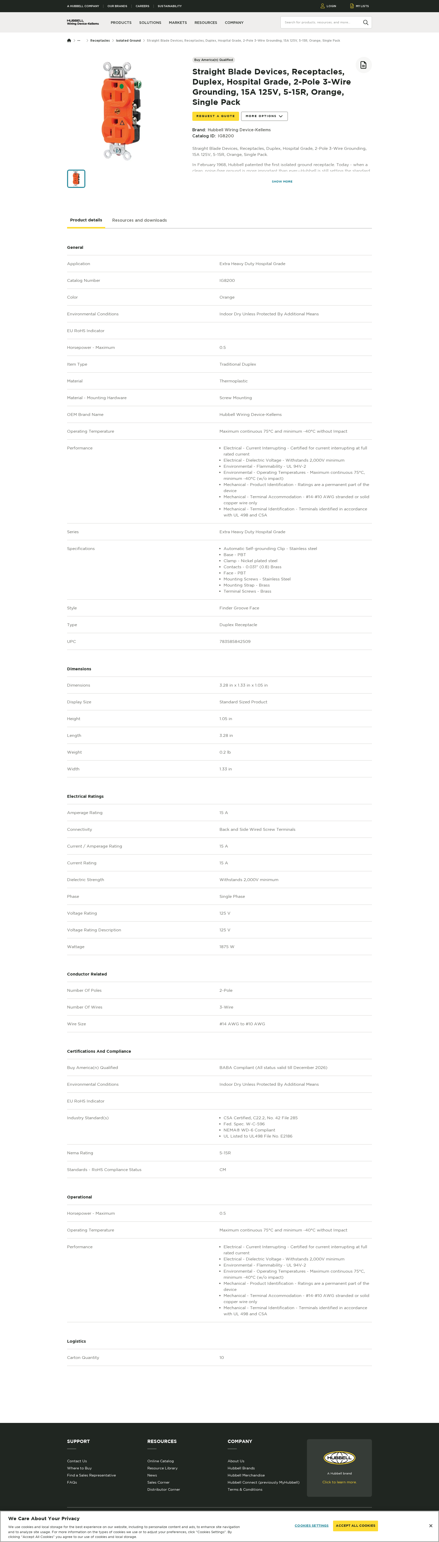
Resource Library (162, 1468)
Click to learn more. (339, 1482)
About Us (236, 1461)
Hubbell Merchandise (246, 1475)
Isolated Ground (128, 40)
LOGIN (331, 6)
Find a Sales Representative (91, 1475)
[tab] (86, 220)
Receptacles (100, 40)
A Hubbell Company (83, 6)
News (152, 1475)
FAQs (72, 1482)
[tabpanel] (219, 826)
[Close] (430, 1525)
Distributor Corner (163, 1489)
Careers (142, 6)
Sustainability (170, 6)
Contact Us (77, 1461)
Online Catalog (160, 1461)
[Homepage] (70, 41)
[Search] (366, 22)
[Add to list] (364, 65)
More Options (261, 116)
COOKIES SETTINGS (311, 1525)
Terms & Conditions (245, 1489)
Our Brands (117, 6)
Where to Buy (79, 1468)
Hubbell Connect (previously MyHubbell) (264, 1482)
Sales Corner (158, 1482)
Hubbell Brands (241, 1468)
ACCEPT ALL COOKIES (355, 1525)
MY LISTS (362, 6)
